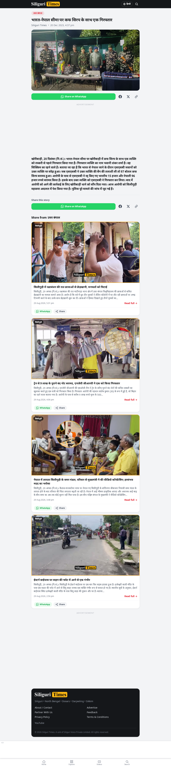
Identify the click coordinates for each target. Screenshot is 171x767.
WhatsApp (45, 311)
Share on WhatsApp (75, 96)
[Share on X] (128, 96)
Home (44, 764)
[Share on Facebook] (120, 96)
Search (127, 764)
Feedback (92, 712)
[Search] (137, 4)
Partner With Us (43, 712)
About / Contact (43, 707)
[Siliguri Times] (45, 4)
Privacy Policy (42, 716)
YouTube (39, 723)
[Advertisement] (85, 130)
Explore (72, 764)
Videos (99, 764)
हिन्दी (128, 4)
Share (62, 311)
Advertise (92, 707)
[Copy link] (136, 96)
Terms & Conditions (98, 716)
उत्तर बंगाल (37, 13)
